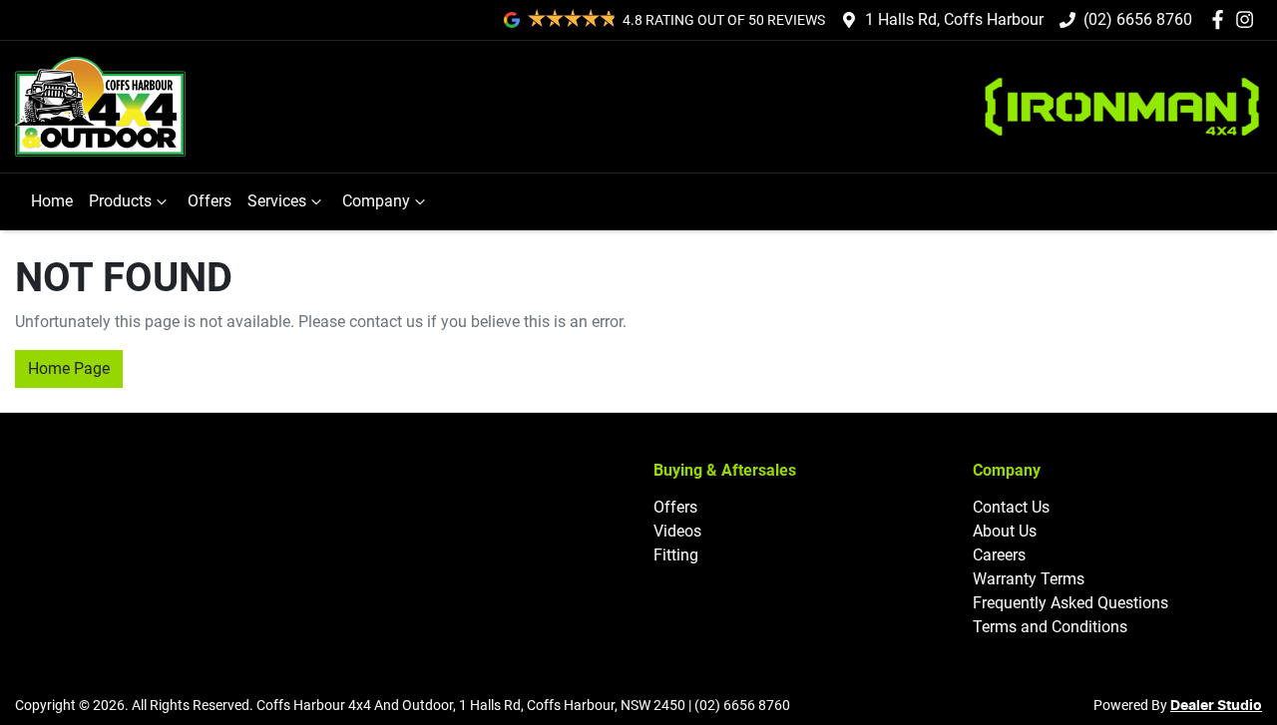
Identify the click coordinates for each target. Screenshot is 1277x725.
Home (52, 200)
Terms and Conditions (1050, 626)
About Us (1005, 531)
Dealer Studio (1216, 706)
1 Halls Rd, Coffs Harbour (954, 19)
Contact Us (1011, 507)
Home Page (69, 368)
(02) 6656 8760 (1137, 19)
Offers (209, 200)
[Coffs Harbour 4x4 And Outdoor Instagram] (1248, 19)
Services (276, 200)
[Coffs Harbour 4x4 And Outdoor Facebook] (1221, 19)
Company (376, 200)
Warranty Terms (1028, 578)
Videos (677, 531)
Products (120, 200)
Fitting (675, 554)
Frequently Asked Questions (1070, 602)
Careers (999, 554)
